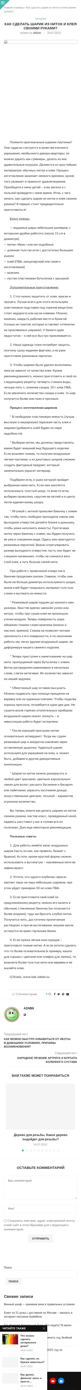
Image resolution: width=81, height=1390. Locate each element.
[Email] (61, 1381)
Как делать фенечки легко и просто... (30, 1378)
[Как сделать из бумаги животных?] (10, 1362)
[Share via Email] (67, 994)
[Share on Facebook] (54, 994)
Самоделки (40, 19)
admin (37, 33)
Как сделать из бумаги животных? (32, 1360)
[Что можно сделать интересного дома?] (10, 1339)
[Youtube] (53, 1381)
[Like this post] (49, 994)
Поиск (8, 1267)
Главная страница (14, 7)
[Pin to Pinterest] (63, 994)
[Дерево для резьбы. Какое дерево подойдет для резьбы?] (40, 1107)
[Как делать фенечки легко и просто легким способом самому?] (10, 1378)
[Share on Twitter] (58, 994)
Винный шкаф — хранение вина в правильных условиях (39, 1304)
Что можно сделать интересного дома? (28, 1341)
